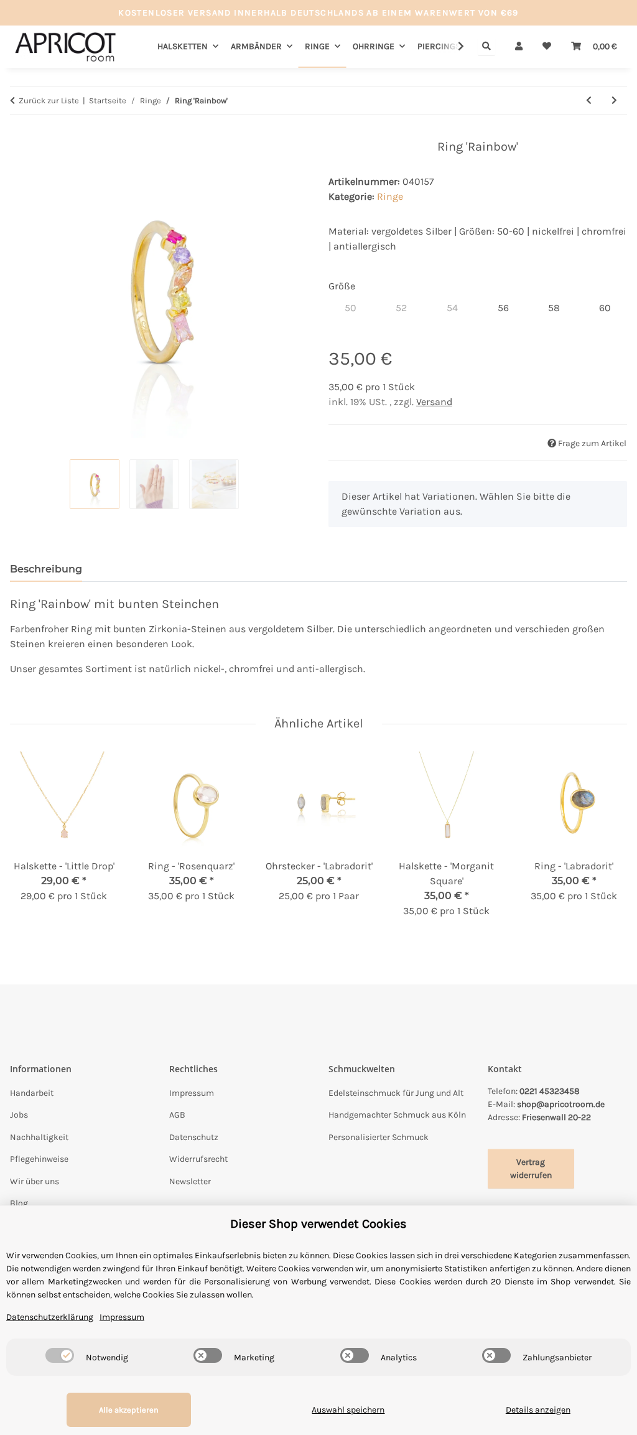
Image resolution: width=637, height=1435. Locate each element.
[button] (518, 46)
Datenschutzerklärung (49, 1317)
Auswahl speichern (348, 1410)
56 (508, 307)
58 (559, 307)
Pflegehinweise (39, 1159)
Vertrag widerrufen (531, 1168)
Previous (31, 842)
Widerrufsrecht (198, 1159)
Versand (434, 402)
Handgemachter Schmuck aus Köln (397, 1115)
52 (406, 307)
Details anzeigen (538, 1410)
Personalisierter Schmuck (378, 1137)
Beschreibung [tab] (46, 569)
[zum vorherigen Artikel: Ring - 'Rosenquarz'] (589, 100)
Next (607, 842)
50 (356, 307)
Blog (19, 1203)
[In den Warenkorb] (20, 132)
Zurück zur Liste (49, 100)
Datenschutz (193, 1137)
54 (457, 307)
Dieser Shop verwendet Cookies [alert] (318, 1224)
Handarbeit (31, 1093)
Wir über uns (34, 1181)
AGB (177, 1115)
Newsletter (190, 1181)
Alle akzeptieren (129, 1409)
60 (610, 307)
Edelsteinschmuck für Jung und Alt (395, 1093)
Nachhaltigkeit (39, 1137)
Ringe (390, 196)
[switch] (59, 1355)
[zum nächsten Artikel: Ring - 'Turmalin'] (614, 100)
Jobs (19, 1115)
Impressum (191, 1093)
